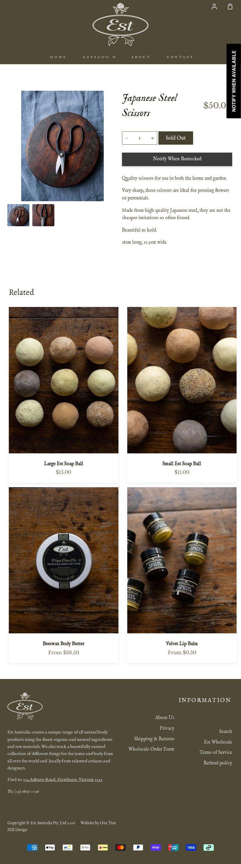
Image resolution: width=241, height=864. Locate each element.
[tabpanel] (62, 146)
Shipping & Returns (154, 739)
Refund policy (217, 763)
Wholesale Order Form (151, 749)
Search (225, 732)
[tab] (18, 215)
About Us (164, 718)
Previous (9, 165)
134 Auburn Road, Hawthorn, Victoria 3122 (62, 780)
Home (58, 57)
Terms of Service (216, 753)
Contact (180, 57)
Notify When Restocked (177, 159)
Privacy (167, 728)
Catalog (98, 57)
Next (116, 165)
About (141, 57)
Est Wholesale (218, 742)
